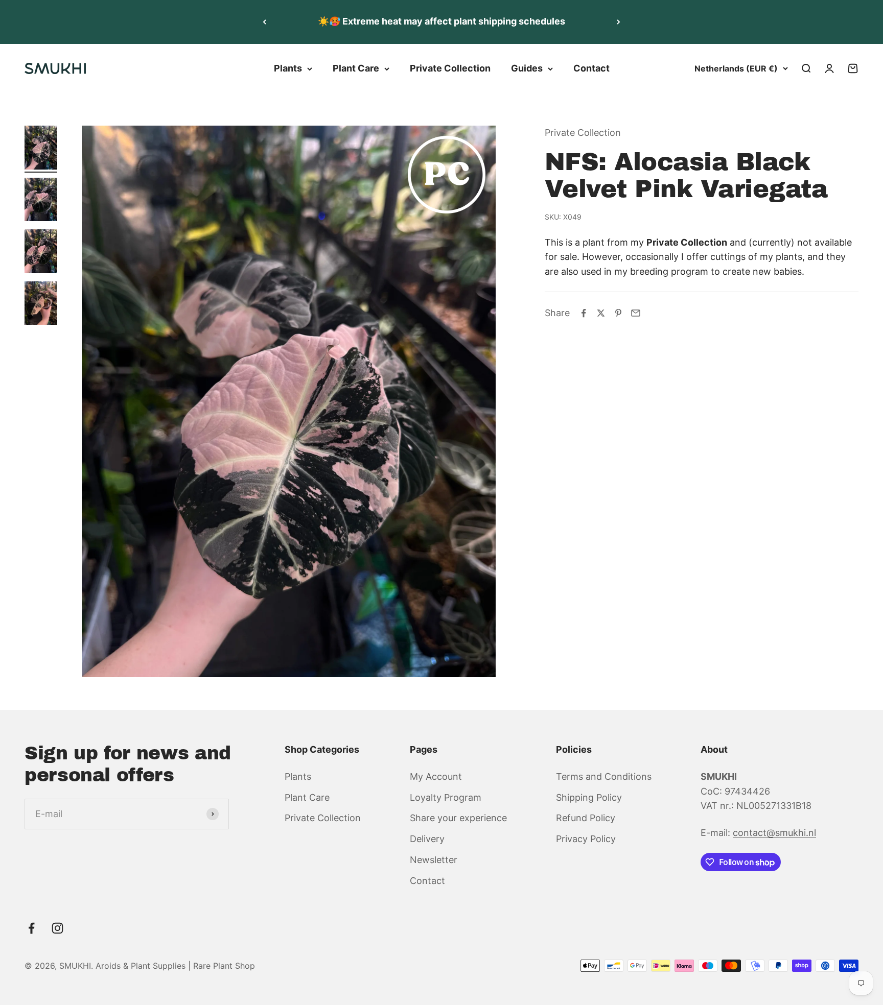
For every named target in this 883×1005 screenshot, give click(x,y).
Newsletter (433, 859)
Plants (288, 68)
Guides (527, 68)
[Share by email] (635, 313)
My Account (436, 776)
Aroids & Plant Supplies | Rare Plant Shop (175, 966)
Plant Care (356, 68)
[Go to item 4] (41, 304)
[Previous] (264, 22)
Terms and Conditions (604, 776)
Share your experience (458, 817)
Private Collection (450, 68)
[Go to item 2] (41, 201)
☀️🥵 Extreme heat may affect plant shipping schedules (441, 21)
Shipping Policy (589, 797)
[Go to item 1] (41, 149)
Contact (591, 68)
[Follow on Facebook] (31, 928)
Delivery (427, 838)
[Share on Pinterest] (618, 313)
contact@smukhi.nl (774, 832)
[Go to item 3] (41, 252)
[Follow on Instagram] (57, 928)
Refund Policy (585, 817)
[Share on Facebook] (583, 313)
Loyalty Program (445, 797)
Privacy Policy (586, 838)
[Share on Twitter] (601, 313)
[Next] (618, 22)
